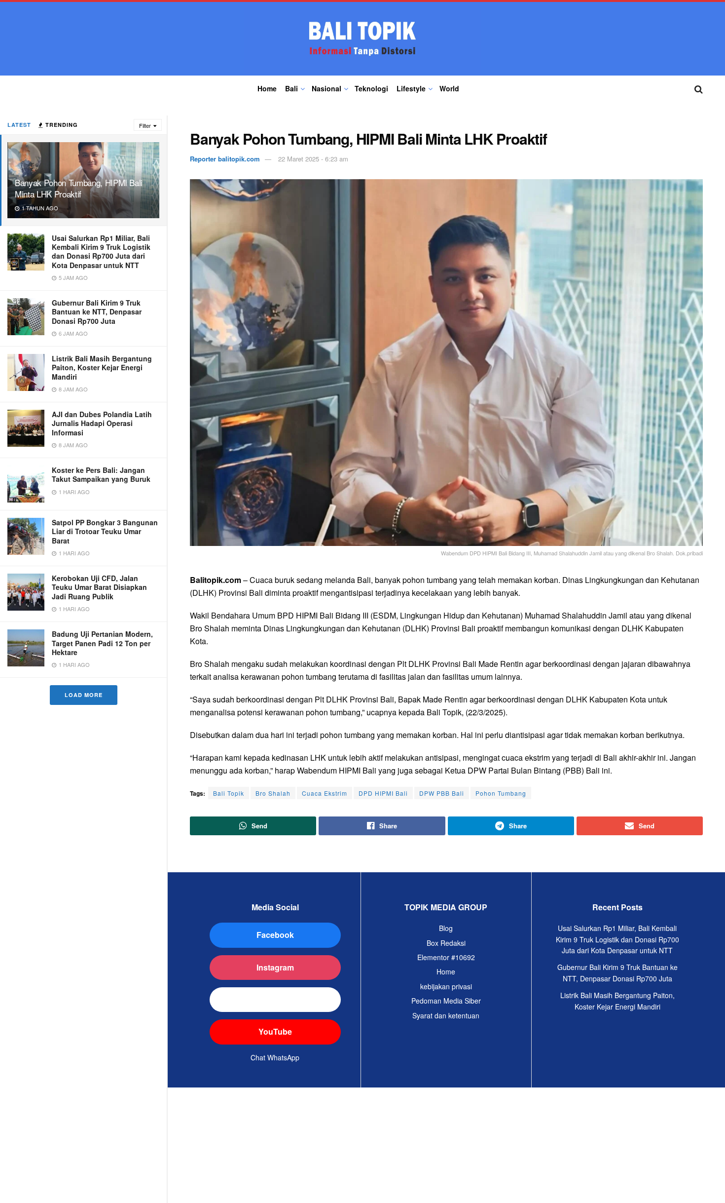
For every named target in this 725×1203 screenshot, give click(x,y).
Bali (291, 88)
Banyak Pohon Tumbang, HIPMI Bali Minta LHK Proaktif (79, 188)
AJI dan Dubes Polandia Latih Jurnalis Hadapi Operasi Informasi (102, 423)
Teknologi (371, 88)
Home (267, 88)
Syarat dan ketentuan (445, 1015)
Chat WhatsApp (275, 1057)
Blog (446, 928)
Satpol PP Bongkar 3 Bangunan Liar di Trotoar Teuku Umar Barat (105, 531)
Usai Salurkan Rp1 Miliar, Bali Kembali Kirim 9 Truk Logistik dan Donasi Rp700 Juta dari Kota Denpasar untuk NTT (101, 251)
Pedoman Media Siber (446, 1001)
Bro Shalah (272, 793)
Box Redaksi (446, 943)
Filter (145, 125)
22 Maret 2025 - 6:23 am (313, 158)
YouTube (275, 1031)
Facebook (275, 934)
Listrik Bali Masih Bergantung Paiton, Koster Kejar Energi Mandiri (102, 367)
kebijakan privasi (446, 986)
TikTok (275, 999)
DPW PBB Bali (441, 793)
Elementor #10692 (446, 957)
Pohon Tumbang (500, 793)
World (449, 88)
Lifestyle (411, 88)
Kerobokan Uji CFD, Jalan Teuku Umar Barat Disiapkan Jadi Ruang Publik (99, 587)
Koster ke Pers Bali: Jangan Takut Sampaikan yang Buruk (101, 474)
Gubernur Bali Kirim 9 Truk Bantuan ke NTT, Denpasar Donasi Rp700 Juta (97, 311)
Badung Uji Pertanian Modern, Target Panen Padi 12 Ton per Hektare (102, 643)
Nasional (326, 88)
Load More (84, 695)
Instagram (275, 967)
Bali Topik (228, 793)
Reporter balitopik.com (225, 158)
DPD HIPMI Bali (383, 793)
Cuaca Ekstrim (324, 793)
